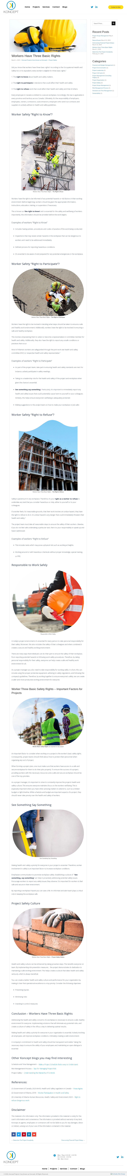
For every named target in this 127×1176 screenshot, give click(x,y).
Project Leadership (97, 70)
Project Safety (53, 60)
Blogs (82, 1169)
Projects (53, 1169)
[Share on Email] (34, 1134)
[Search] (113, 23)
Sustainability (96, 93)
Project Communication (99, 67)
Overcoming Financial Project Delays (103, 43)
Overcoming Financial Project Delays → (73, 1140)
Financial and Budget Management (102, 65)
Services (63, 1169)
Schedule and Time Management (102, 90)
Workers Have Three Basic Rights (102, 47)
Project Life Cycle (97, 73)
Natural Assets (96, 40)
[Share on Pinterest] (24, 1134)
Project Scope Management (100, 35)
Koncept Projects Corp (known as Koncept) (34, 60)
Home (44, 1169)
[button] (115, 7)
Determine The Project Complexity (102, 52)
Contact (73, 1169)
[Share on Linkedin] (29, 1134)
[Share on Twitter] (19, 1134)
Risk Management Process (100, 88)
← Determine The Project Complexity (22, 1140)
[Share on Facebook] (14, 1134)
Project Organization (98, 80)
